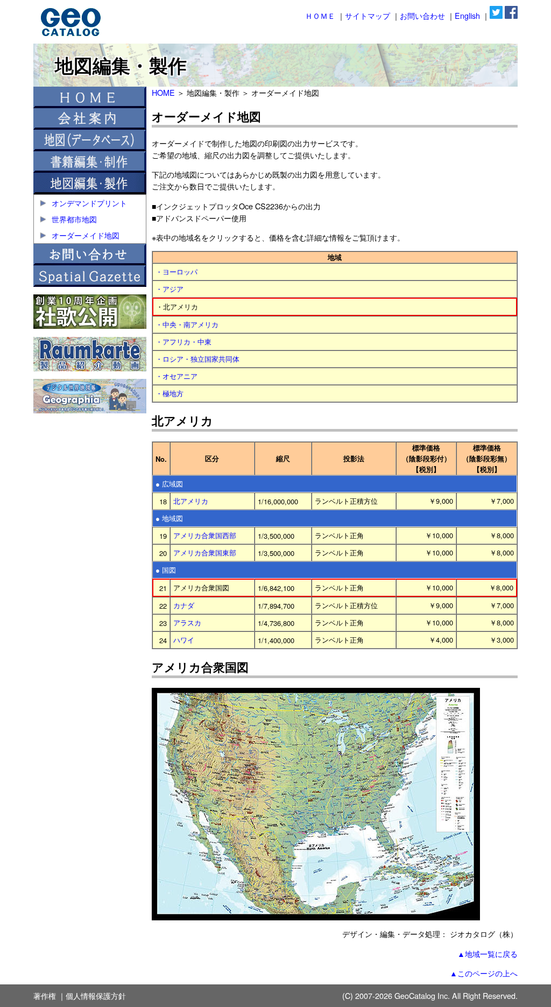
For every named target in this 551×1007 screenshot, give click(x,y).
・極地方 (169, 393)
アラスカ (187, 622)
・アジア (169, 289)
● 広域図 (169, 483)
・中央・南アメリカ (187, 324)
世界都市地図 (73, 218)
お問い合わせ (422, 15)
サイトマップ (367, 15)
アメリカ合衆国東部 (204, 552)
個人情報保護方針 (96, 995)
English (467, 15)
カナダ (183, 605)
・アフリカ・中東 (183, 341)
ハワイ (183, 640)
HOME (163, 92)
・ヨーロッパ (176, 271)
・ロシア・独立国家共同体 (197, 359)
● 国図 (166, 570)
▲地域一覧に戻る (487, 953)
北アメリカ (190, 501)
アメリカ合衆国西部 (204, 535)
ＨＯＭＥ (320, 15)
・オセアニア (176, 376)
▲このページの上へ (484, 972)
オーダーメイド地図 (84, 235)
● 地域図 (169, 518)
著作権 (44, 995)
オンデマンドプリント (88, 202)
